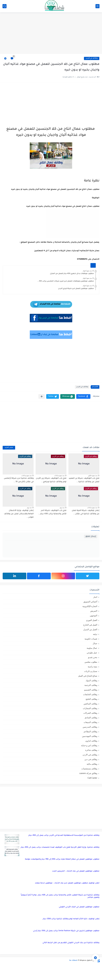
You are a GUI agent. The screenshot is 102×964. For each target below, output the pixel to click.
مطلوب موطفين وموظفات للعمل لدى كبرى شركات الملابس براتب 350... (65, 281)
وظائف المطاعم (90, 731)
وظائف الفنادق (91, 717)
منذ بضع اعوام (87, 271)
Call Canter (92, 778)
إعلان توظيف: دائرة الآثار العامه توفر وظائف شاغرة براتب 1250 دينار (71, 919)
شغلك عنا (73, 960)
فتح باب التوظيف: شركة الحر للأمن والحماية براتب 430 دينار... (52, 512)
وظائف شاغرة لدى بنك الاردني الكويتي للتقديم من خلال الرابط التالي (70, 943)
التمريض (93, 611)
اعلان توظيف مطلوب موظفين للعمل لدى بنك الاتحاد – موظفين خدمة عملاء (67, 883)
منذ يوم (62, 508)
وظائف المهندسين (89, 736)
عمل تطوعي (92, 653)
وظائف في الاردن (92, 58)
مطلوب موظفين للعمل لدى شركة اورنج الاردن (76, 289)
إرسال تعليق (90, 536)
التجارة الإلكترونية (89, 606)
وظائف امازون (91, 741)
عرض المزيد (9, 447)
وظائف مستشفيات (89, 768)
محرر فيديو (92, 657)
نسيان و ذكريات (90, 671)
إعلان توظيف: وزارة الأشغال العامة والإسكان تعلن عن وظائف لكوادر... (19, 514)
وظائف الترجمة (90, 685)
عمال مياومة (92, 648)
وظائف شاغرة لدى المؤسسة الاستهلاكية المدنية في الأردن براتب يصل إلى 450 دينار (63, 835)
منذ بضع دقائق (92, 475)
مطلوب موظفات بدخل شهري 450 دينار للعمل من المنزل (72, 274)
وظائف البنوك (91, 680)
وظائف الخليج (91, 699)
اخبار (95, 597)
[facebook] (39, 576)
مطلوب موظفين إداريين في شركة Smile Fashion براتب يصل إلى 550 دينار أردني (66, 931)
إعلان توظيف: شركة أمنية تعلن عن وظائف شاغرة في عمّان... (85, 512)
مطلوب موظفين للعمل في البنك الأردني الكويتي (79, 907)
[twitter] (87, 576)
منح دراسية (92, 666)
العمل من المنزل (90, 629)
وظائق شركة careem (88, 773)
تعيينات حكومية (91, 639)
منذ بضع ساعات (59, 475)
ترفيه (95, 634)
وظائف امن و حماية (89, 745)
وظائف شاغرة (91, 750)
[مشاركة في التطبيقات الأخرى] (41, 396)
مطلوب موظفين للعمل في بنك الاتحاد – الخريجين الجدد (75, 871)
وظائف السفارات (90, 708)
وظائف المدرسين (90, 727)
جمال (95, 643)
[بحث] (5, 6)
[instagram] (63, 576)
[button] (83, 396)
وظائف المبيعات (90, 722)
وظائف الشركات (90, 713)
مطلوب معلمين (90, 662)
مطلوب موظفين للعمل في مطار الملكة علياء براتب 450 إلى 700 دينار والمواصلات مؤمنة (62, 859)
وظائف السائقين (90, 704)
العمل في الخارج (90, 625)
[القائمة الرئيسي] (97, 6)
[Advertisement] (51, 33)
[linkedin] (14, 576)
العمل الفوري (91, 620)
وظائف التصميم (90, 690)
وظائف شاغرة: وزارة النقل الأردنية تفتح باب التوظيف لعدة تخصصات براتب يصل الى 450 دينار (60, 847)
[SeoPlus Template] (98, 960)
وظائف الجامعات (90, 694)
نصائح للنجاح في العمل (87, 676)
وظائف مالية (92, 764)
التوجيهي (93, 615)
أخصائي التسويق (90, 601)
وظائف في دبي (90, 759)
